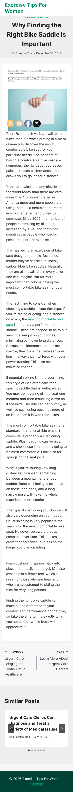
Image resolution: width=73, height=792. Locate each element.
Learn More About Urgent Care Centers (54, 660)
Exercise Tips (24, 53)
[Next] (62, 728)
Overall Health (36, 17)
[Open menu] (64, 8)
